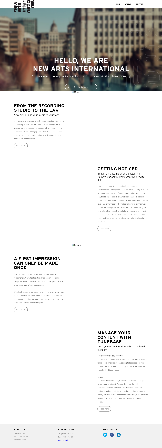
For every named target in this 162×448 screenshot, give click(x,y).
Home (118, 4)
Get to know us (81, 87)
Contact (139, 4)
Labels (128, 4)
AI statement (63, 440)
